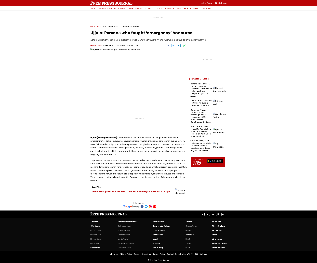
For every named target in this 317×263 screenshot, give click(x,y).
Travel (188, 243)
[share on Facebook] (168, 45)
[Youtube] (154, 206)
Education (206, 8)
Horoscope (158, 234)
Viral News (217, 239)
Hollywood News (124, 230)
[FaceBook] (141, 206)
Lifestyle (189, 234)
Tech (215, 8)
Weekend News (219, 243)
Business (149, 8)
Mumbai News (105, 8)
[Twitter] (146, 206)
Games (159, 8)
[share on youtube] (223, 214)
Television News (124, 247)
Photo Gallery (218, 226)
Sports (187, 8)
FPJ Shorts (119, 8)
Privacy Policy (159, 254)
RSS (196, 254)
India (178, 8)
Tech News (217, 230)
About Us (114, 254)
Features (169, 8)
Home (94, 8)
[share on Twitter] (173, 45)
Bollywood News (124, 226)
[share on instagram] (218, 214)
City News (95, 226)
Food (187, 247)
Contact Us (172, 254)
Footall (188, 230)
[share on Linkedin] (179, 45)
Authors (203, 254)
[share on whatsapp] (184, 45)
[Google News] (131, 206)
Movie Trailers (124, 239)
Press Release (218, 247)
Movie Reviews (124, 234)
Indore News (95, 234)
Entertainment (135, 8)
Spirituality (158, 247)
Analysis (94, 221)
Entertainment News (127, 221)
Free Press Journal (111, 3)
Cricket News (191, 226)
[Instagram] (150, 206)
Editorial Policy (126, 254)
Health (188, 239)
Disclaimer (146, 254)
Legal (155, 239)
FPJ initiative (159, 230)
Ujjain (99, 26)
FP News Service (96, 45)
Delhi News (95, 243)
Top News (216, 221)
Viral (195, 8)
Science (156, 243)
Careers (137, 254)
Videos (215, 234)
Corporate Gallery (161, 226)
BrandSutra (158, 221)
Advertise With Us (185, 254)
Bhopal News (95, 239)
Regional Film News (126, 243)
